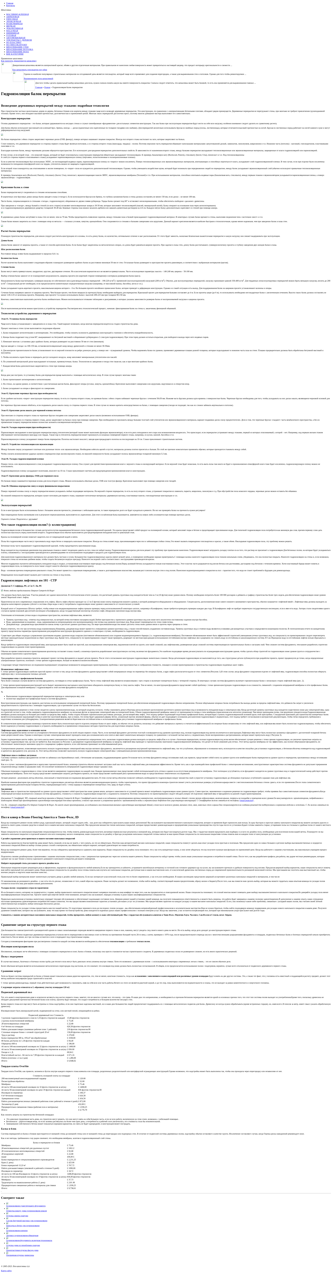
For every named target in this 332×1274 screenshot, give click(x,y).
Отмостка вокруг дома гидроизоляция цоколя (26, 1211)
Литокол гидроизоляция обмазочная (22, 1235)
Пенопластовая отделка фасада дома (22, 1250)
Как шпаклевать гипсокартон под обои (29, 70)
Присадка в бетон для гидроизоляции (23, 1226)
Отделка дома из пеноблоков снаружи (23, 1245)
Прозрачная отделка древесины (20, 1255)
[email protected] (246, 800)
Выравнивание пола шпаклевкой (38, 78)
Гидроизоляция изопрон (17, 1230)
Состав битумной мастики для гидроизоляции (26, 1221)
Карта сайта (6, 1271)
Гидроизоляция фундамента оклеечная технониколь (29, 1240)
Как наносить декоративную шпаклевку (19, 61)
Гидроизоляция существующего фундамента (26, 1206)
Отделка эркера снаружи (17, 1216)
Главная (38, 87)
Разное (47, 87)
